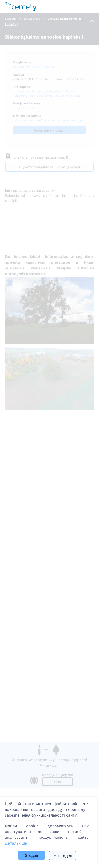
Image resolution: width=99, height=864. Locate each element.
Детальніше (16, 843)
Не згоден (63, 855)
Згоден (31, 855)
